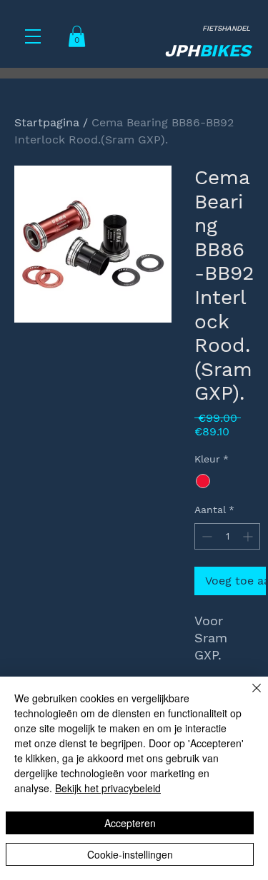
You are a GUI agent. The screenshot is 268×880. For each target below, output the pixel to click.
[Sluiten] (248, 696)
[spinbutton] (227, 536)
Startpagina (46, 122)
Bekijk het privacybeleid (108, 788)
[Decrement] (205, 536)
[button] (33, 36)
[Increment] (249, 536)
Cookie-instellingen (130, 854)
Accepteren (130, 823)
